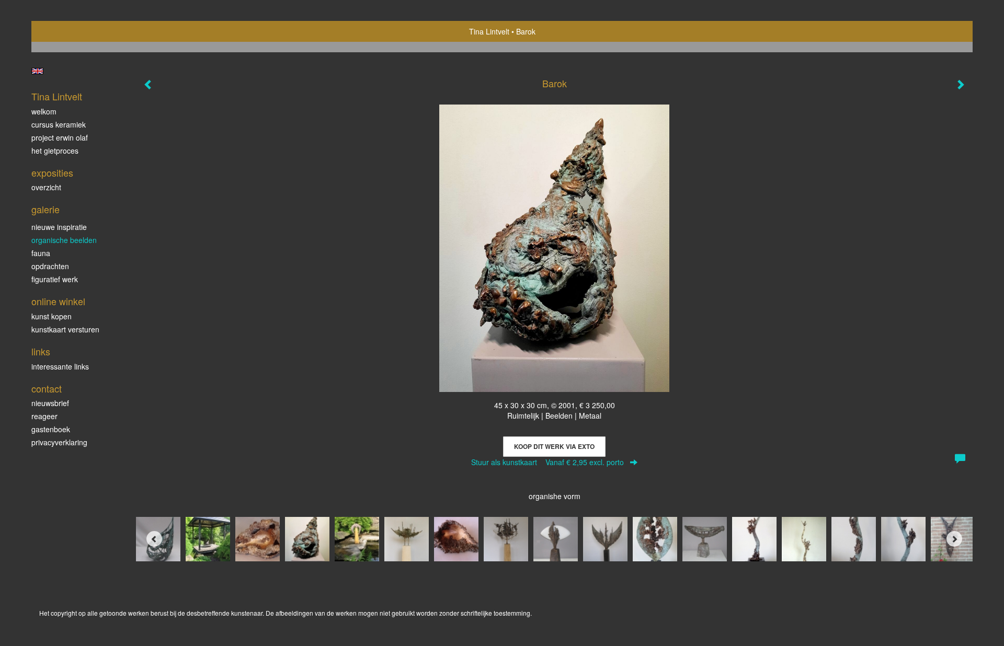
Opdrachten (50, 266)
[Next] (954, 539)
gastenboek (50, 429)
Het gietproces (54, 150)
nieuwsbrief (50, 403)
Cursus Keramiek (58, 124)
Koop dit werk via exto (554, 446)
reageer (44, 416)
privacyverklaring (59, 442)
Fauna (40, 253)
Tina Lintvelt (489, 31)
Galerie (45, 209)
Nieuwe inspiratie (59, 227)
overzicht (46, 187)
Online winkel (58, 301)
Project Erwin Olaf (59, 137)
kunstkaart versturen (65, 329)
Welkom (43, 111)
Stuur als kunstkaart (547, 462)
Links (40, 351)
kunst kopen (51, 316)
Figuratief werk (54, 279)
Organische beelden (64, 240)
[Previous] (154, 539)
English (37, 71)
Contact (46, 388)
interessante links (60, 366)
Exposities (52, 172)
